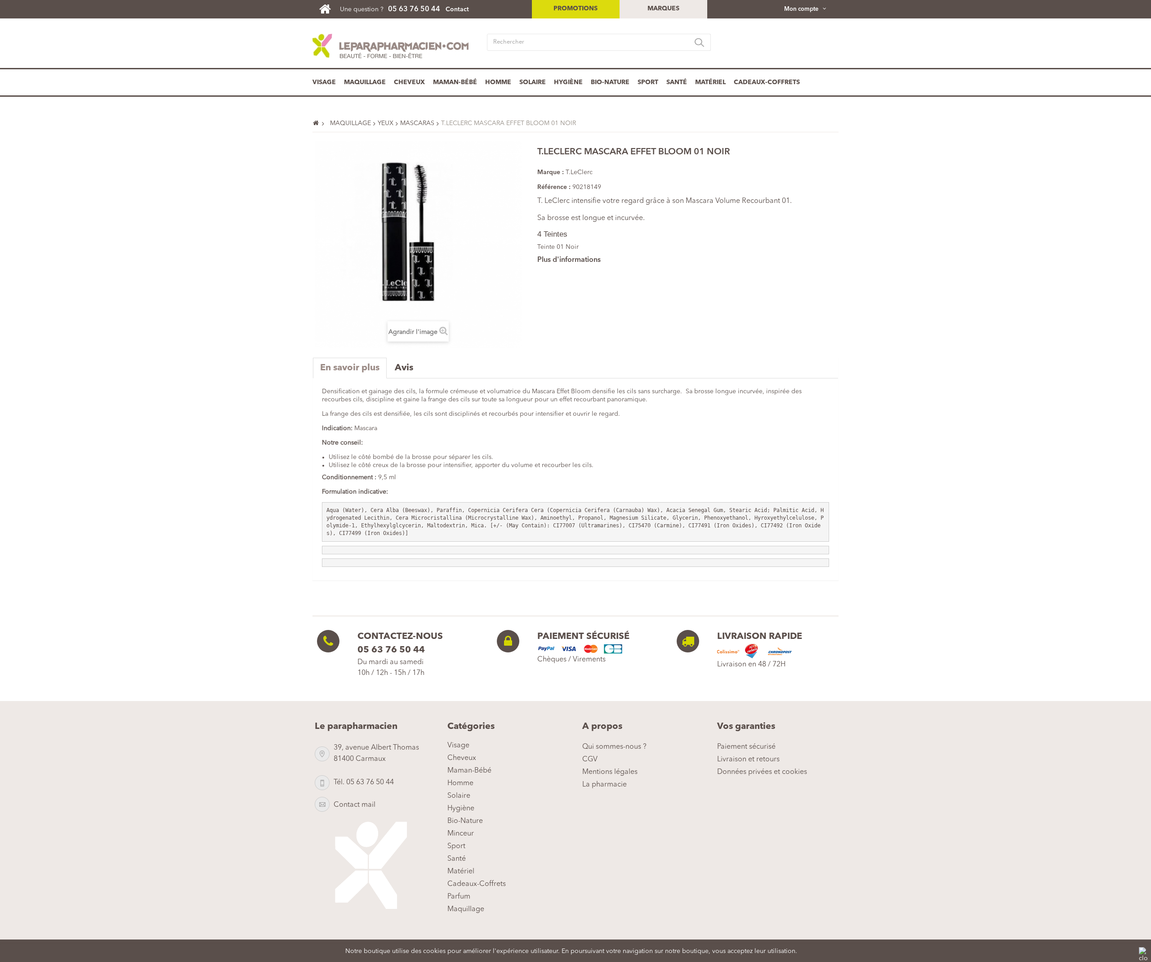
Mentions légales (610, 772)
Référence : (554, 187)
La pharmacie (604, 784)
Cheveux (409, 82)
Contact (457, 9)
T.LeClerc (579, 172)
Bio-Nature (610, 82)
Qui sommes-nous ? (614, 747)
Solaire (532, 82)
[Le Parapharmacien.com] (329, 9)
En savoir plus (349, 368)
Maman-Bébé (455, 82)
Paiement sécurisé (746, 747)
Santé (676, 82)
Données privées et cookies (762, 772)
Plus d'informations (569, 260)
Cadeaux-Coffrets (767, 82)
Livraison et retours (748, 759)
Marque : (550, 172)
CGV (590, 759)
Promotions (575, 8)
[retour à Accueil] (319, 123)
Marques (663, 8)
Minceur (460, 833)
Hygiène (568, 82)
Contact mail (354, 805)
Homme (498, 82)
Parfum (458, 896)
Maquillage (365, 82)
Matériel (710, 82)
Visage (324, 82)
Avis (404, 368)
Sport (648, 82)
